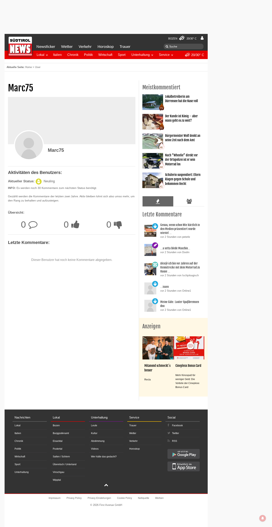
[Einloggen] (202, 38)
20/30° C (197, 55)
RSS (174, 441)
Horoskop (106, 47)
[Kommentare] (157, 201)
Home (28, 67)
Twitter (175, 433)
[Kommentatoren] (189, 201)
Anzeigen (151, 326)
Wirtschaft (105, 54)
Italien (57, 54)
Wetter (67, 47)
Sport (121, 54)
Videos (95, 448)
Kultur (94, 433)
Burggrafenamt (61, 433)
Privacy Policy (74, 497)
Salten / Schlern (61, 456)
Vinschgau (58, 472)
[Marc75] (29, 145)
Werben (159, 497)
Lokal (40, 54)
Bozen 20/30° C (182, 38)
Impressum (55, 497)
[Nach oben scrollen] (106, 485)
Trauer (125, 47)
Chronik (72, 54)
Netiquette (143, 497)
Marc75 (56, 150)
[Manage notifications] (262, 518)
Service (164, 54)
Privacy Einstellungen (99, 497)
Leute (94, 425)
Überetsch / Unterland (64, 464)
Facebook (177, 425)
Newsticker (45, 47)
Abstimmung (98, 441)
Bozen (56, 425)
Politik (88, 54)
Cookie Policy (124, 497)
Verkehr (85, 47)
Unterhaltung (140, 54)
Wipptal (57, 480)
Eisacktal (58, 441)
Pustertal (57, 448)
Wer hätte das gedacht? (104, 456)
